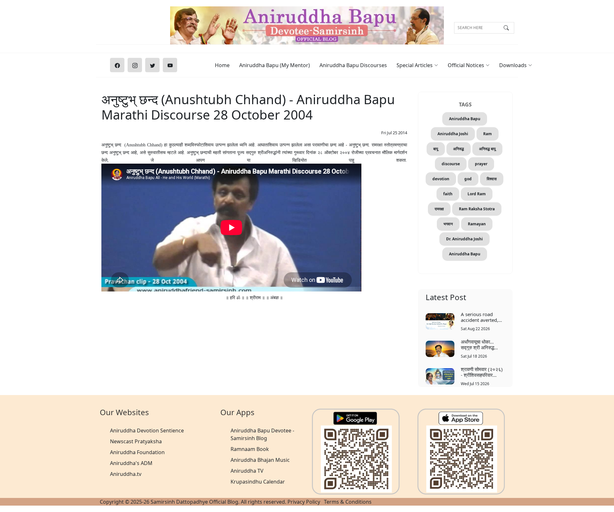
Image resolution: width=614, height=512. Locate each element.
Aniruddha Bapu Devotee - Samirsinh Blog (262, 434)
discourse (451, 164)
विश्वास (492, 179)
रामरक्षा (439, 209)
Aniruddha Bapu (464, 118)
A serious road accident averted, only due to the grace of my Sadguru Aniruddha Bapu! (482, 317)
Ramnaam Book (250, 449)
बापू (435, 148)
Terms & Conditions (348, 501)
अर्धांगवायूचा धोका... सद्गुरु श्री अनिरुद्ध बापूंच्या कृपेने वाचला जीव (481, 344)
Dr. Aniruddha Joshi (464, 239)
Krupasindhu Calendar (258, 481)
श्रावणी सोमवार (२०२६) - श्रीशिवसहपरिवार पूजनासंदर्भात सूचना (482, 372)
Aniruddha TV (247, 470)
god (468, 179)
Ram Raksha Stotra (477, 209)
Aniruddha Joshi (452, 133)
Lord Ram (477, 194)
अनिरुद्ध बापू (487, 148)
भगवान (448, 224)
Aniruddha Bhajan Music (260, 459)
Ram (487, 133)
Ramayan (477, 224)
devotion (440, 179)
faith (448, 194)
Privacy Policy (303, 501)
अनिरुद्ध (458, 148)
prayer (481, 164)
